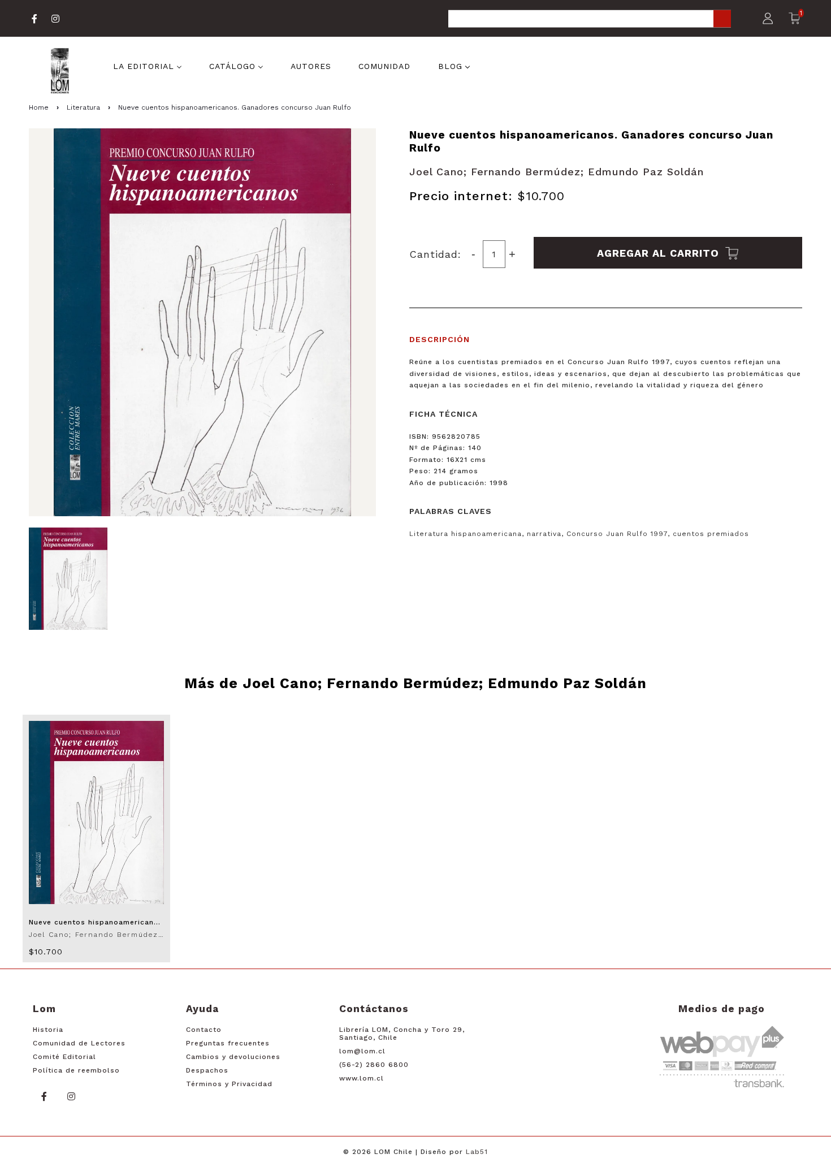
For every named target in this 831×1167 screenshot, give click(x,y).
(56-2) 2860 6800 (374, 1065)
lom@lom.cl (362, 1051)
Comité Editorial (64, 1057)
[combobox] (589, 19)
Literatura (83, 107)
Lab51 (477, 1152)
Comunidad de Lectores (79, 1043)
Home (39, 107)
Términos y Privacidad (229, 1084)
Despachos (207, 1070)
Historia (48, 1030)
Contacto (204, 1030)
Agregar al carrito (659, 252)
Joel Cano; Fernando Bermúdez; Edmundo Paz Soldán (556, 172)
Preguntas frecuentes (228, 1043)
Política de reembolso (76, 1070)
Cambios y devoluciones (233, 1057)
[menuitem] (147, 65)
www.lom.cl (361, 1078)
